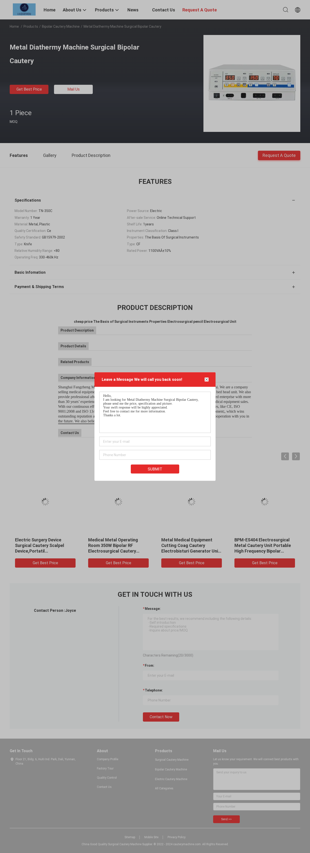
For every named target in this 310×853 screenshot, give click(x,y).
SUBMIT (155, 469)
